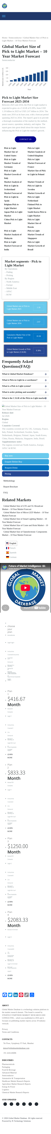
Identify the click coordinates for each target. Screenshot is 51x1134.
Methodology (9, 481)
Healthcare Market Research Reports (16, 1081)
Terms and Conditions (10, 1032)
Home (4, 38)
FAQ (5, 492)
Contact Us (25, 139)
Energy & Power (8, 1087)
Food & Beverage (9, 1070)
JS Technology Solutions (21, 1121)
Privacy (5, 1029)
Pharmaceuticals (8, 1064)
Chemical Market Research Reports (15, 1092)
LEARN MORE (10, 756)
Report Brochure (10, 487)
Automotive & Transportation (13, 1078)
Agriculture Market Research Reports (16, 1084)
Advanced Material (9, 1073)
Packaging (6, 1067)
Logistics (5, 1090)
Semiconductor (15, 38)
